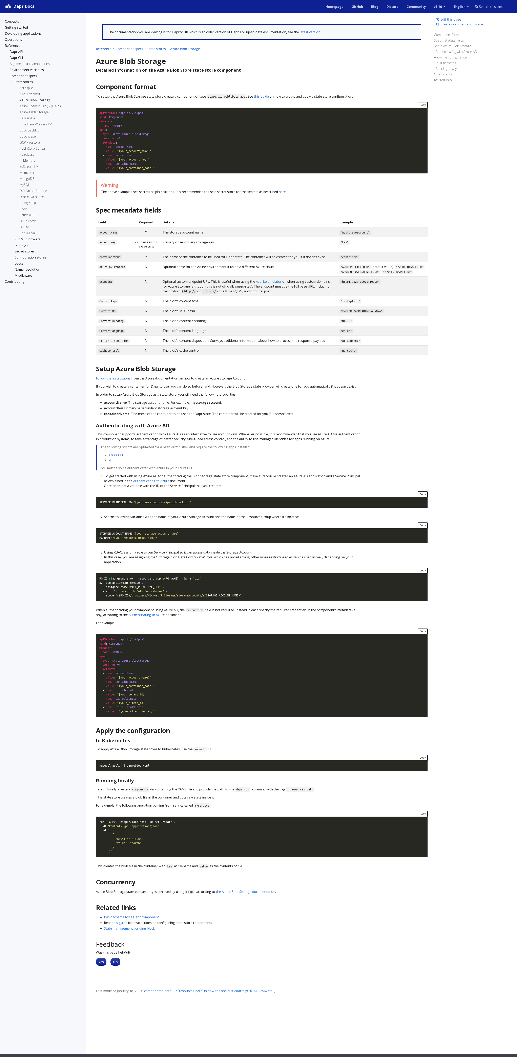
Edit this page (450, 19)
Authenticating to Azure (151, 481)
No (115, 962)
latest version (310, 32)
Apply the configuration (450, 57)
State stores (156, 49)
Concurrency (443, 74)
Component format (447, 34)
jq (109, 460)
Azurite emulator (269, 281)
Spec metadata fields (449, 40)
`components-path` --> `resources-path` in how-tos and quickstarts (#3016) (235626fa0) (209, 991)
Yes (101, 962)
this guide (261, 96)
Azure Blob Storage (185, 49)
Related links (443, 80)
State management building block (129, 928)
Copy (423, 105)
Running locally (446, 68)
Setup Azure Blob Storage (452, 46)
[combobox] (491, 6)
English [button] (460, 6)
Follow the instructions (113, 378)
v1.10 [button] (438, 6)
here (282, 192)
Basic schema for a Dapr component (131, 917)
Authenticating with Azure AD (456, 51)
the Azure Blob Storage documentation (245, 891)
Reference (103, 49)
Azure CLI (115, 455)
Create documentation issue (461, 24)
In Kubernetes (446, 63)
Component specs (129, 49)
